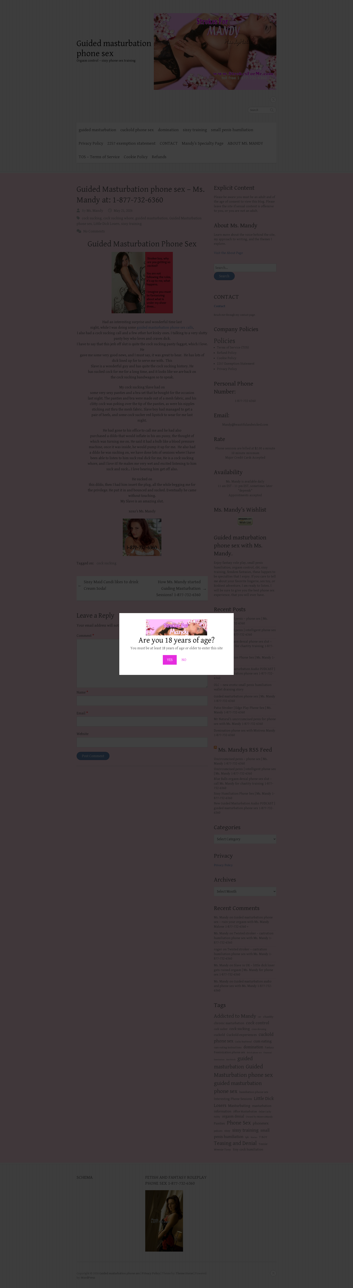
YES (170, 660)
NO (184, 660)
